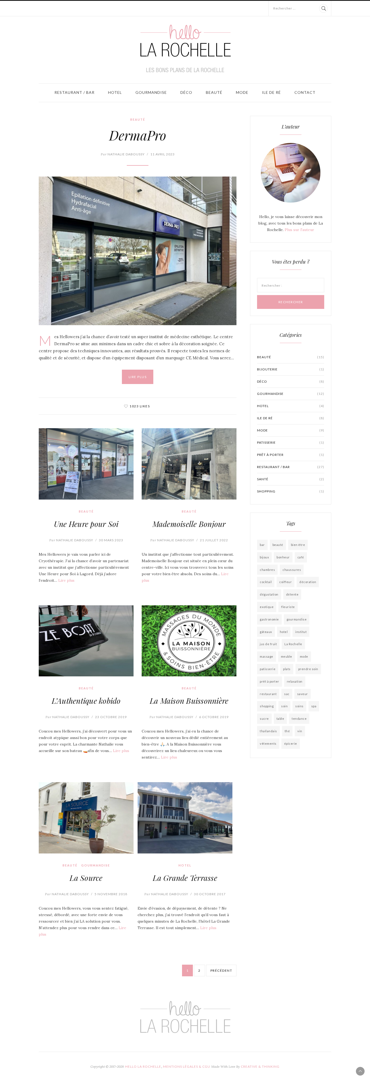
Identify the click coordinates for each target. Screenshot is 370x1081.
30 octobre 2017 (210, 894)
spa (314, 706)
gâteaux (266, 632)
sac (287, 694)
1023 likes (139, 406)
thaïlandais (268, 731)
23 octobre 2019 (111, 717)
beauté (277, 544)
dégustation (269, 594)
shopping (290, 491)
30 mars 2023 (111, 540)
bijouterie (290, 369)
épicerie (290, 743)
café (300, 557)
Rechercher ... (284, 8)
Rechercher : (272, 285)
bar (262, 544)
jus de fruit (268, 644)
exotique (267, 607)
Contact (305, 92)
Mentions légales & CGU (186, 1066)
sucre (264, 718)
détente (292, 594)
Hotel (115, 92)
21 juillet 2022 (214, 540)
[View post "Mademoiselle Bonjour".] (189, 464)
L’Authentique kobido (86, 701)
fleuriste (288, 607)
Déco (186, 92)
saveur (302, 694)
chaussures (292, 569)
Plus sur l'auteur (299, 229)
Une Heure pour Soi (86, 524)
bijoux (264, 557)
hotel (284, 632)
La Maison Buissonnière (189, 701)
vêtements (268, 743)
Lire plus (138, 377)
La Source (86, 878)
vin (299, 731)
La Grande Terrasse (185, 878)
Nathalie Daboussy (123, 154)
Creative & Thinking (260, 1066)
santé (290, 479)
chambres (267, 569)
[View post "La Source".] (86, 817)
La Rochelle (293, 644)
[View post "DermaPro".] (137, 251)
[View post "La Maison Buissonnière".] (189, 641)
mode (304, 656)
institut (301, 632)
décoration (307, 582)
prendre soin (308, 669)
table (280, 718)
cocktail (266, 582)
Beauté (214, 92)
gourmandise (297, 619)
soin (284, 706)
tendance (299, 718)
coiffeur (285, 582)
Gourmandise (151, 92)
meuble (286, 656)
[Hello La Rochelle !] (185, 49)
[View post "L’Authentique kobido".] (86, 641)
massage (266, 656)
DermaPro (137, 135)
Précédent (221, 970)
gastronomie (269, 619)
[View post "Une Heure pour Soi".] (86, 464)
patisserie (290, 442)
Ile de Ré (271, 92)
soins (299, 706)
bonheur (283, 557)
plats (287, 669)
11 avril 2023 (162, 154)
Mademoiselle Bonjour (189, 524)
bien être (298, 544)
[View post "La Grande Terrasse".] (185, 817)
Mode (242, 92)
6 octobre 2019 (214, 717)
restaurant (268, 694)
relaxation (295, 681)
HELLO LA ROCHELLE (143, 1066)
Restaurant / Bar (74, 92)
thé (287, 731)
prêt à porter (290, 455)
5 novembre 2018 (111, 894)
